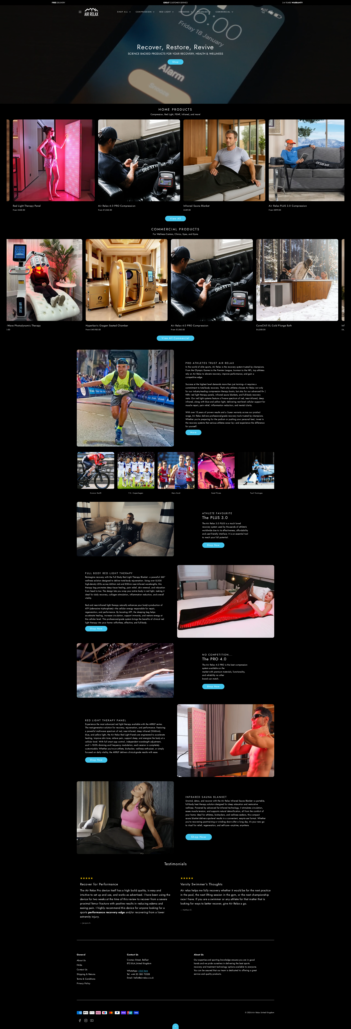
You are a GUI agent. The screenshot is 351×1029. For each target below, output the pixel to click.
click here (143, 970)
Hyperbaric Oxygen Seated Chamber (167, 325)
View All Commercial (175, 338)
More (193, 432)
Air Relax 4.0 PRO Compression (250, 325)
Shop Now (213, 545)
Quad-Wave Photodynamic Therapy (81, 325)
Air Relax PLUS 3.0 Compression (158, 206)
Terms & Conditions (86, 978)
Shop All (122, 12)
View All (175, 218)
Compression (144, 12)
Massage (202, 12)
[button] (80, 12)
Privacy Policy (83, 983)
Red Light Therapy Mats (323, 206)
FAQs (79, 965)
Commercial (223, 12)
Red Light (165, 12)
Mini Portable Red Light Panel (241, 206)
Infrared (184, 12)
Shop (175, 61)
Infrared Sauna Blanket (67, 206)
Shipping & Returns (86, 974)
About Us (81, 960)
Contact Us (82, 969)
